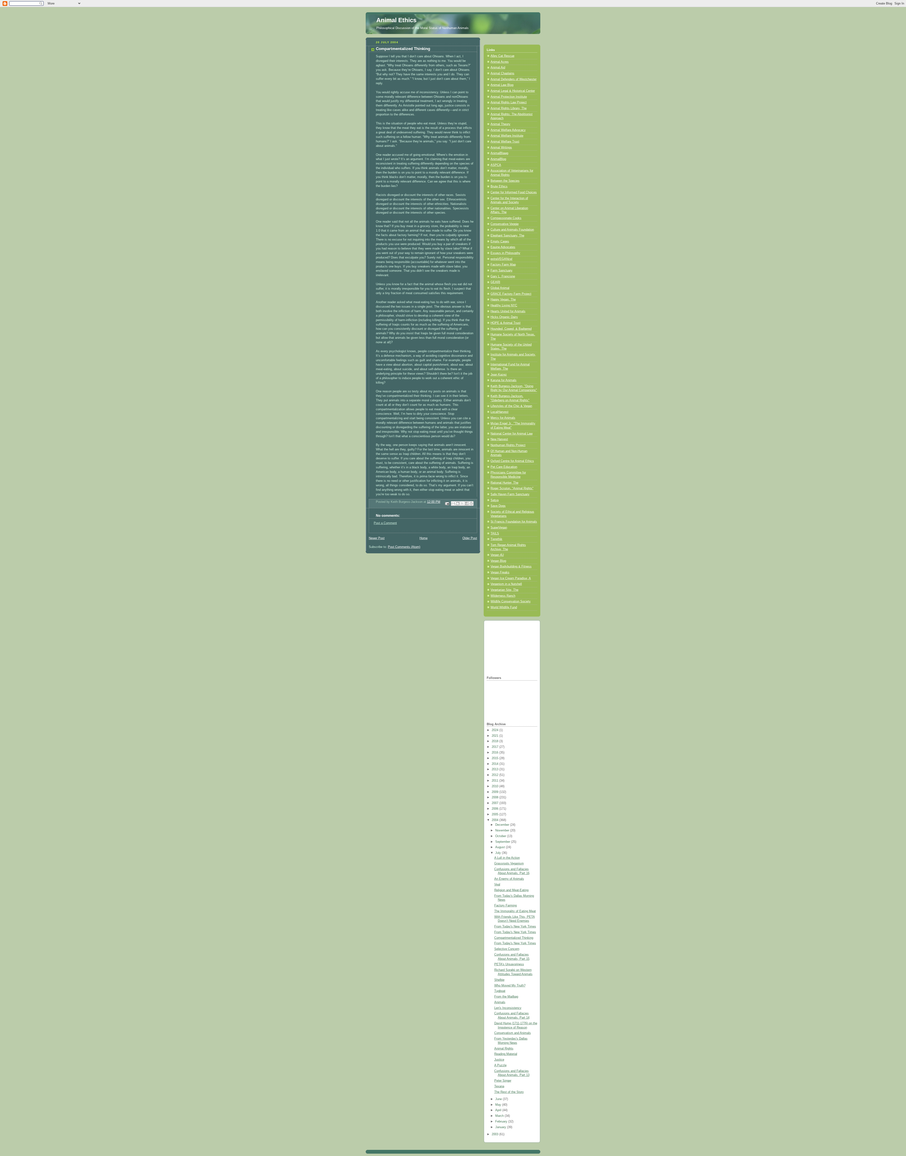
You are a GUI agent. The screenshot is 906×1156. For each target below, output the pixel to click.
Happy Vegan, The (503, 299)
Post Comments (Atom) (404, 547)
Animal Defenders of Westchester (514, 79)
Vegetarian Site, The (504, 590)
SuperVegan (499, 527)
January (501, 1127)
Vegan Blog (498, 561)
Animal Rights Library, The (509, 108)
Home (423, 538)
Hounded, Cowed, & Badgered (511, 328)
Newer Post (377, 538)
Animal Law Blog (502, 85)
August (500, 847)
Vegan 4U (497, 555)
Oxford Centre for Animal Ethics (512, 461)
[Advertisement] (510, 647)
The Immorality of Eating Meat (515, 911)
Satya (495, 500)
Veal (497, 884)
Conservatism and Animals (512, 1033)
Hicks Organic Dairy (504, 317)
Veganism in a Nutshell (506, 584)
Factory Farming (505, 905)
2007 (495, 803)
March (500, 1116)
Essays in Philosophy (505, 253)
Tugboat (499, 991)
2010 (495, 786)
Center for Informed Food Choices (514, 192)
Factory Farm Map (503, 264)
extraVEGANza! (501, 259)
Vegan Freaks (500, 572)
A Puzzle (500, 1065)
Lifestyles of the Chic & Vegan (511, 406)
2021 (495, 735)
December (502, 824)
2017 (495, 747)
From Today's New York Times (515, 926)
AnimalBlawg (499, 153)
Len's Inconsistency (507, 1008)
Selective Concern (506, 949)
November (502, 830)
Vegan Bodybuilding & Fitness (511, 566)
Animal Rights (503, 1048)
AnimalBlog (498, 159)
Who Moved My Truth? (509, 985)
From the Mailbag (506, 996)
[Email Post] (447, 503)
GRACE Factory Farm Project (511, 294)
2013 (495, 769)
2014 (495, 764)
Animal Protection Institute (509, 96)
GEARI (495, 282)
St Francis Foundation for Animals (514, 521)
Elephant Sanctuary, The (507, 235)
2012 (495, 775)
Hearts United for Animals (508, 311)
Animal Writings (501, 147)
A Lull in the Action (507, 858)
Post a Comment (385, 523)
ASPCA (496, 165)
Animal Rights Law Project (509, 102)
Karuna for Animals (503, 380)
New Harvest (499, 439)
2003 (495, 1134)
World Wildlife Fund (504, 607)
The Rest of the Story (509, 1092)
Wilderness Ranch (503, 595)
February (501, 1121)
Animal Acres (500, 62)
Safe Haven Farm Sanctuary (510, 494)
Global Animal (500, 288)
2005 (495, 814)
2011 (495, 780)
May (498, 1104)
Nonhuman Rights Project (508, 445)
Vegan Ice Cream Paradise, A (511, 578)
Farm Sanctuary (501, 270)
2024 (495, 730)
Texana (499, 1086)
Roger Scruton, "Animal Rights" (512, 488)
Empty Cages (500, 241)
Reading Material (505, 1054)
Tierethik (496, 539)
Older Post (469, 538)
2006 (495, 808)
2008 (495, 797)
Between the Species (505, 180)
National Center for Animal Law (512, 433)
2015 (495, 758)
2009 (495, 792)
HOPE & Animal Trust (505, 323)
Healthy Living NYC (504, 305)
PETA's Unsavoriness (509, 964)
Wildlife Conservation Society (511, 601)
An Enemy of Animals (509, 879)
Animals (499, 1002)
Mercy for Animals (503, 417)
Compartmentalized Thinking (513, 938)
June (499, 1099)
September (503, 841)
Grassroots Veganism (509, 863)
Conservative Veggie (505, 224)
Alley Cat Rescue (502, 56)
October (501, 836)
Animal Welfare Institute (507, 135)
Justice (499, 1059)
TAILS (495, 533)
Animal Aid (498, 67)
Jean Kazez (499, 374)
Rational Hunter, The (504, 482)
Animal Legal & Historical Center (513, 91)
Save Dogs (498, 506)
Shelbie (499, 980)
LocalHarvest (499, 412)
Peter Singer (502, 1080)
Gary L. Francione (503, 276)
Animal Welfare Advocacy (508, 130)
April (498, 1110)
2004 (495, 820)
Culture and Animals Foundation (512, 229)
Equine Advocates (503, 247)
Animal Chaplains (502, 73)
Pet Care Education (504, 467)
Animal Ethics (396, 20)
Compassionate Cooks (506, 218)
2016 (495, 752)
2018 (495, 741)
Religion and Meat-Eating (511, 890)
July (498, 853)
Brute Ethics (499, 186)
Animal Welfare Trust (505, 141)
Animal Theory (500, 124)
